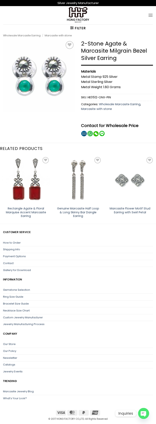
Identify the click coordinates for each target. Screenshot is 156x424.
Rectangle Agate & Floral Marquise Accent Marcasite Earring (26, 212)
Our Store (9, 344)
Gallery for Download (17, 270)
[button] (150, 15)
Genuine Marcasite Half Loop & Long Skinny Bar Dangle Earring (78, 212)
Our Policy (9, 351)
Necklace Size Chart (16, 310)
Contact (8, 263)
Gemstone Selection (16, 290)
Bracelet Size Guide (16, 304)
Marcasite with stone (58, 35)
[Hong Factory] (78, 15)
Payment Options (14, 256)
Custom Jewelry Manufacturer (23, 317)
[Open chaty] (143, 413)
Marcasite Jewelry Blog (18, 391)
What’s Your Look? (15, 398)
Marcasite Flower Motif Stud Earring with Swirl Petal (130, 210)
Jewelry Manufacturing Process (23, 324)
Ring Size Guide (13, 297)
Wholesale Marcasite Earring (22, 35)
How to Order (12, 243)
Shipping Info (11, 249)
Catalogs (9, 365)
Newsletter (10, 358)
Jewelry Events (13, 371)
